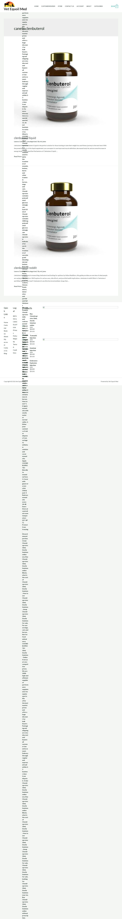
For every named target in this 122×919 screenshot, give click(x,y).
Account (80, 6)
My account (6, 342)
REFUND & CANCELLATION (15, 321)
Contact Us (69, 6)
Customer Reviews (48, 6)
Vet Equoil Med (15, 9)
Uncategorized (32, 141)
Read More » (18, 156)
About (88, 6)
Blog (5, 353)
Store (60, 6)
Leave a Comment (20, 141)
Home (36, 6)
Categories (98, 6)
